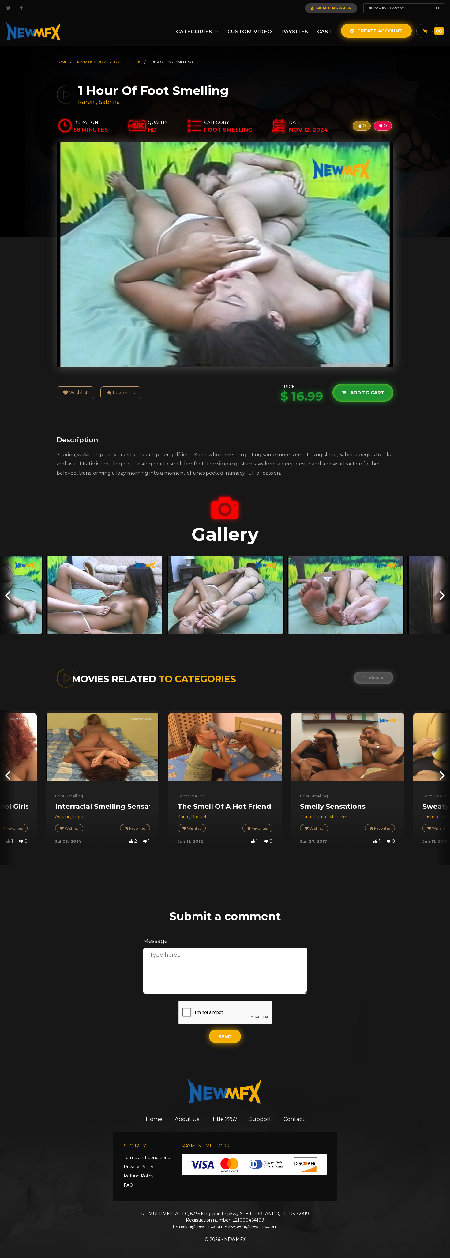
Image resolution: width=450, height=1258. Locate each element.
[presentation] (7, 595)
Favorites (123, 393)
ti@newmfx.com (206, 1226)
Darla (306, 816)
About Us (187, 1119)
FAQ (128, 1185)
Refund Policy (139, 1176)
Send (225, 1036)
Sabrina (109, 102)
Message (155, 941)
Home (154, 1119)
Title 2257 (224, 1119)
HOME (62, 62)
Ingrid (78, 816)
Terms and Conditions (147, 1157)
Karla (183, 816)
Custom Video (249, 31)
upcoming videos (90, 62)
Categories (195, 31)
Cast (324, 31)
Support (260, 1119)
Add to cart (366, 392)
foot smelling (127, 62)
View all (376, 677)
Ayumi (62, 816)
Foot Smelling (69, 795)
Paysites (294, 31)
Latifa (320, 816)
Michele (337, 816)
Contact (294, 1119)
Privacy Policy (138, 1166)
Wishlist (78, 393)
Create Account (379, 31)
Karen (87, 102)
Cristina (430, 816)
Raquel (198, 816)
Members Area (333, 8)
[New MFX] (33, 31)
